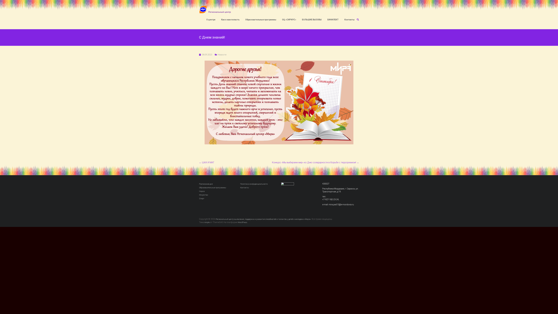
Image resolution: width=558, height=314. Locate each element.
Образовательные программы (260, 19)
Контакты (349, 19)
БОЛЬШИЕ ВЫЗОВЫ (312, 19)
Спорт (201, 198)
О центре (210, 19)
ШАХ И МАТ (206, 162)
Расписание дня (206, 184)
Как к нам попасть (230, 19)
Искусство (203, 195)
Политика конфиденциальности (254, 184)
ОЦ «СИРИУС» (289, 19)
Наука (202, 191)
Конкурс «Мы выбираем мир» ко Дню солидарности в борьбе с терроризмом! (315, 162)
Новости (222, 54)
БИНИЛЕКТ (333, 19)
